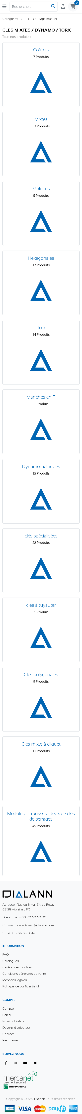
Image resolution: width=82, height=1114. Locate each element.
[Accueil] (27, 891)
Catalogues (10, 961)
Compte (8, 1008)
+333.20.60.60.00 (32, 917)
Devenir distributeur (16, 1027)
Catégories (10, 18)
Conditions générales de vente (24, 973)
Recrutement (11, 1040)
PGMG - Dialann (27, 933)
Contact (8, 1034)
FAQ (5, 954)
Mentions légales (14, 980)
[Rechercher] (53, 6)
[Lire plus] (41, 1108)
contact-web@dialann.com (35, 925)
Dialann (39, 1099)
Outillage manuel (45, 18)
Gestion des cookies (17, 967)
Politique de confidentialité (20, 986)
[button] (4, 6)
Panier (6, 1015)
